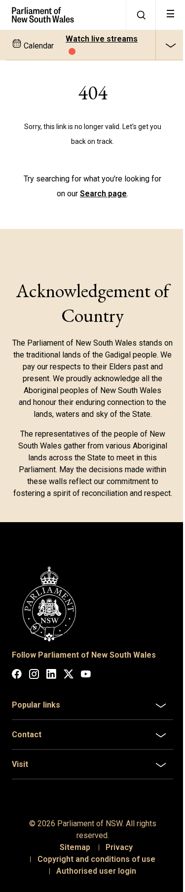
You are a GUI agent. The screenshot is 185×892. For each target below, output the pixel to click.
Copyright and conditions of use (92, 867)
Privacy (115, 855)
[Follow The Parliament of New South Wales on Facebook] (17, 675)
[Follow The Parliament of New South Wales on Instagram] (34, 675)
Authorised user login (93, 879)
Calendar (38, 45)
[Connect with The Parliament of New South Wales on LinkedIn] (51, 675)
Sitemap (71, 855)
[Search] (140, 15)
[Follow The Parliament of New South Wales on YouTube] (86, 675)
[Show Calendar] (170, 45)
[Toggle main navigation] (170, 15)
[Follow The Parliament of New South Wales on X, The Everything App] (69, 675)
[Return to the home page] (63, 15)
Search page (103, 193)
